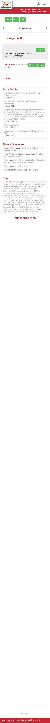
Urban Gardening (9, 211)
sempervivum (7, 209)
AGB (18, 720)
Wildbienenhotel (31, 211)
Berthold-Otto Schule (16, 65)
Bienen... (18, 189)
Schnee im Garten (11, 125)
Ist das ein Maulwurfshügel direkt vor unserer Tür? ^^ (23, 132)
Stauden (28, 209)
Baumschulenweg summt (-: (13, 186)
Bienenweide (18, 191)
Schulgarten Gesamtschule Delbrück (16, 207)
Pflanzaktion (38, 202)
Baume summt (16, 184)
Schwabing (34, 207)
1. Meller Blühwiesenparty (12, 182)
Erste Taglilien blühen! (28, 170)
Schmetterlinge (8, 205)
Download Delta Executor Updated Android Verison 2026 (22, 94)
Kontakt (3, 720)
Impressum (11, 720)
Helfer (5, 198)
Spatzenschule (19, 209)
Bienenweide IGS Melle (32, 191)
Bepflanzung (32, 186)
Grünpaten (39, 195)
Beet (25, 186)
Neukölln (26, 200)
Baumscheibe (26, 184)
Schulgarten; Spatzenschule (34, 205)
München (19, 200)
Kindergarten (30, 198)
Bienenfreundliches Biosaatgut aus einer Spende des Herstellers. (24, 161)
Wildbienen (20, 211)
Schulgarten (19, 205)
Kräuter (12, 200)
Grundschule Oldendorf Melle (24, 195)
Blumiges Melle (29, 193)
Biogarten (6, 193)
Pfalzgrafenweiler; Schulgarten (22, 202)
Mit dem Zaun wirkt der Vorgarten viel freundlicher (20, 102)
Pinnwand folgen (36, 65)
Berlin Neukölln (8, 189)
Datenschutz (25, 720)
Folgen (40, 50)
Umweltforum (37, 209)
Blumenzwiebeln (17, 193)
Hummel (11, 198)
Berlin (40, 186)
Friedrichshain (8, 195)
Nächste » (25, 713)
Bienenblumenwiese (29, 189)
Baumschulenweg (39, 184)
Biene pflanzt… (25, 166)
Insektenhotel (20, 198)
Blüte (37, 193)
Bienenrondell (8, 191)
